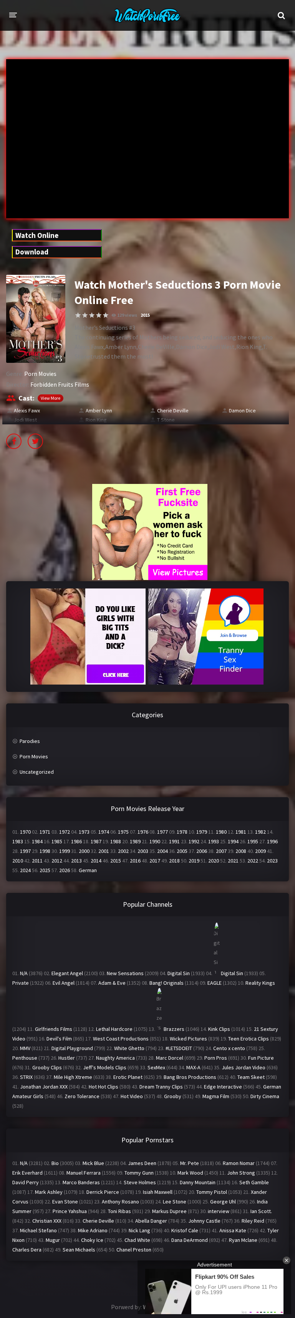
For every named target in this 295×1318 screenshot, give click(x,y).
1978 (182, 831)
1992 (194, 841)
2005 (182, 851)
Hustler (66, 1057)
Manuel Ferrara (83, 1172)
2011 (37, 860)
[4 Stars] (98, 315)
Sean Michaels (79, 1249)
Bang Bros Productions (190, 1077)
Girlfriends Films (53, 1028)
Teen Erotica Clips (248, 1038)
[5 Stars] (105, 315)
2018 (174, 860)
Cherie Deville (173, 410)
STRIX (26, 1077)
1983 (17, 841)
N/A (24, 973)
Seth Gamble (254, 1182)
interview (218, 1211)
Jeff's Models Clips (104, 1067)
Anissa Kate (232, 1230)
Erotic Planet (128, 1077)
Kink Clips (219, 1028)
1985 (56, 841)
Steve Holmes (140, 1182)
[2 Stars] (84, 315)
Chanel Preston (133, 1249)
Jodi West (25, 419)
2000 (84, 851)
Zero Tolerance (82, 1096)
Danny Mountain (197, 1182)
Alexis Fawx (27, 410)
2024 (25, 870)
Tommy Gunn (139, 1172)
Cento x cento (229, 1048)
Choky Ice (92, 1240)
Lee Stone (174, 1201)
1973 (84, 831)
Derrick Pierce (102, 1191)
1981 (240, 831)
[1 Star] (78, 315)
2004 (162, 851)
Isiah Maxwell (157, 1191)
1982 (260, 831)
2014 (96, 860)
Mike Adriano (93, 1230)
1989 (135, 841)
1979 (201, 831)
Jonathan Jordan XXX (44, 1086)
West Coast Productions (121, 1038)
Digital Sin (178, 973)
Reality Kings (260, 982)
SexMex (156, 1067)
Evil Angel (64, 982)
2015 (145, 315)
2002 (123, 851)
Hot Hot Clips (103, 1086)
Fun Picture (261, 1057)
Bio (55, 1163)
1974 (103, 831)
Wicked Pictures (188, 1038)
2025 (45, 870)
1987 (96, 841)
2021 (233, 860)
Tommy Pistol (211, 1191)
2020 (213, 860)
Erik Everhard (27, 1172)
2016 (135, 860)
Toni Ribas (119, 1211)
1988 (115, 841)
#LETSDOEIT (179, 1048)
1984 (37, 841)
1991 (174, 841)
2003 (143, 851)
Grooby (172, 1096)
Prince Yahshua (70, 1211)
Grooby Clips (47, 1067)
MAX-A (193, 1067)
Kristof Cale (184, 1230)
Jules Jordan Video (243, 1067)
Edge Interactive (223, 1086)
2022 (252, 860)
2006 (201, 851)
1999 (64, 851)
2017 (154, 860)
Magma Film (215, 1096)
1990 (154, 841)
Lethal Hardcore (114, 1028)
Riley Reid (253, 1220)
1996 (272, 841)
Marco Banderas (81, 1182)
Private (20, 982)
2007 (221, 851)
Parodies (30, 741)
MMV (25, 1048)
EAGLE (214, 982)
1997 (25, 851)
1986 (76, 841)
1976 (143, 831)
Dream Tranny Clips (161, 1086)
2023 (272, 860)
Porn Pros (215, 1057)
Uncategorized (37, 771)
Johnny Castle (204, 1220)
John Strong (241, 1172)
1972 (64, 831)
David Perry (25, 1182)
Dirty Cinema (264, 1096)
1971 (45, 831)
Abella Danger (151, 1220)
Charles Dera (26, 1249)
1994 (233, 841)
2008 (240, 851)
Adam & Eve (112, 982)
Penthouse (24, 1057)
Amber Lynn (99, 410)
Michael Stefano (38, 1230)
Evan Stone (65, 1201)
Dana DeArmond (189, 1240)
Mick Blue (93, 1163)
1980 (221, 831)
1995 (252, 841)
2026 (64, 870)
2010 (17, 860)
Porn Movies (40, 373)
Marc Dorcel (169, 1057)
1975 (123, 831)
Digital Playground (72, 1048)
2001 (103, 851)
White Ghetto (129, 1048)
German (88, 870)
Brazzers (174, 1028)
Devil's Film (59, 1038)
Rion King (96, 419)
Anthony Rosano (120, 1201)
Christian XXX (46, 1220)
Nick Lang (139, 1230)
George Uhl (223, 1201)
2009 (260, 851)
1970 (25, 831)
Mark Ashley (49, 1191)
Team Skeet (251, 1077)
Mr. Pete (189, 1163)
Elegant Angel (67, 973)
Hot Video (132, 1096)
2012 (56, 860)
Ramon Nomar (239, 1163)
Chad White (137, 1240)
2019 (194, 860)
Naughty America (115, 1057)
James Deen (142, 1163)
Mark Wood (190, 1172)
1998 (45, 851)
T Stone (166, 419)
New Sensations (125, 973)
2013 (76, 860)
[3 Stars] (91, 315)
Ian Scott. (261, 1211)
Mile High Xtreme (73, 1077)
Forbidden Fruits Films (59, 384)
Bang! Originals (166, 982)
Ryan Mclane (243, 1240)
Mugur (53, 1240)
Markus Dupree (169, 1211)
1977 (162, 831)
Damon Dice (242, 410)
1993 (213, 841)
